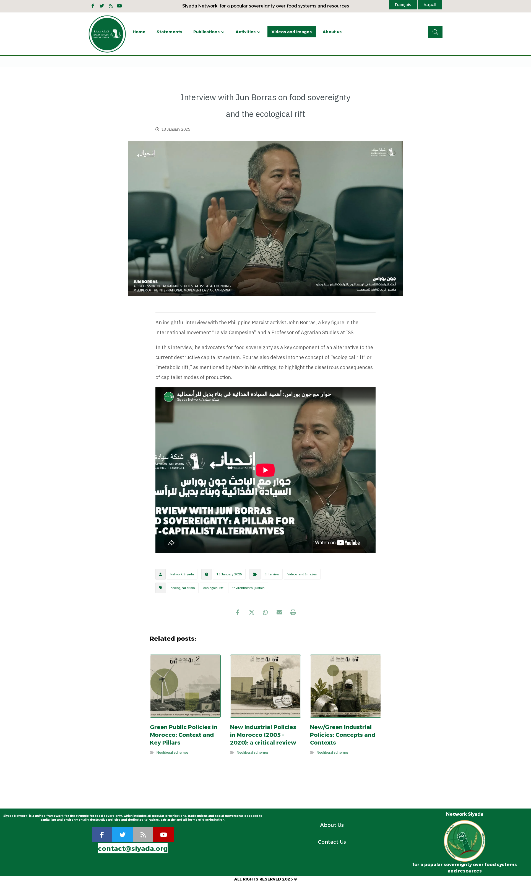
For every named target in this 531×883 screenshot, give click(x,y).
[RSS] (110, 5)
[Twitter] (101, 5)
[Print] (293, 612)
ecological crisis (183, 587)
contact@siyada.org (133, 849)
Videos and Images (302, 574)
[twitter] (122, 834)
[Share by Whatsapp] (265, 612)
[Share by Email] (279, 612)
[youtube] (119, 5)
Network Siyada (182, 574)
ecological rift (213, 587)
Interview (272, 574)
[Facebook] (92, 5)
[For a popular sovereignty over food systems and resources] (107, 34)
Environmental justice (248, 587)
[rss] (143, 834)
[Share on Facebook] (237, 612)
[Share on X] (251, 612)
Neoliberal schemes (172, 752)
